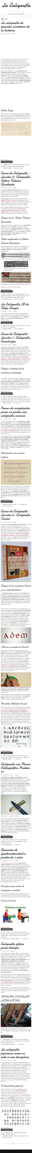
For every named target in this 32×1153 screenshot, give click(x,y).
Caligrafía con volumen (15, 325)
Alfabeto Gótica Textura (9, 294)
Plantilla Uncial (11, 757)
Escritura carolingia (18, 399)
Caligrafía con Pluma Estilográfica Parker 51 (15, 767)
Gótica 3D (24, 325)
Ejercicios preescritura (20, 934)
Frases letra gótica (16, 1039)
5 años (12, 932)
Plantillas (3, 1134)
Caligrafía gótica (19, 294)
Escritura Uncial (23, 755)
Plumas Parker (8, 843)
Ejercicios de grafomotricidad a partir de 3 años (13, 853)
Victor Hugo (4, 114)
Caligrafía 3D (6, 325)
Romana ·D (6, 327)
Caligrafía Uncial (15, 755)
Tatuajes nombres (9, 1042)
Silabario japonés (10, 1134)
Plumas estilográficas (17, 841)
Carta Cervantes (17, 164)
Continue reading (6, 160)
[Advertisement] (16, 47)
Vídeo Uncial (27, 757)
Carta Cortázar (25, 164)
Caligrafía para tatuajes (8, 1044)
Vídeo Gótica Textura (19, 297)
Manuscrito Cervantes (6, 166)
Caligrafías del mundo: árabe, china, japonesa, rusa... (16, 1136)
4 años (8, 932)
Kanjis (25, 1132)
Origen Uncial (4, 757)
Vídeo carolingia (26, 401)
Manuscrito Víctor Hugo (18, 166)
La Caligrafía (16, 5)
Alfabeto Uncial (6, 755)
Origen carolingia (10, 401)
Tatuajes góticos (17, 1041)
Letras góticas (24, 1039)
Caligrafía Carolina (17, 396)
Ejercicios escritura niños (21, 932)
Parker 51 (9, 841)
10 (28, 1143)
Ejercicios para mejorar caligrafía (11, 938)
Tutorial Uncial (19, 757)
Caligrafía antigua (7, 168)
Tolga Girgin (12, 327)
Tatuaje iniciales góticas (7, 1041)
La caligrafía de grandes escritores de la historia (15, 26)
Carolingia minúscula (21, 398)
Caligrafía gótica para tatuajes (12, 945)
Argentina (11, 840)
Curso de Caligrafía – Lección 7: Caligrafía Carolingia (15, 337)
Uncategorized (23, 504)
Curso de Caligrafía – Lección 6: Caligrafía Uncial (15, 514)
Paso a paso (18, 401)
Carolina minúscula (11, 398)
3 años (4, 932)
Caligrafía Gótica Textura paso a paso (11, 200)
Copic (16, 667)
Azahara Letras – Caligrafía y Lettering (14, 191)
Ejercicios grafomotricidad (7, 934)
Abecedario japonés (8, 1132)
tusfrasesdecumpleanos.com (11, 430)
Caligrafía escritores (8, 164)
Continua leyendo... (6, 162)
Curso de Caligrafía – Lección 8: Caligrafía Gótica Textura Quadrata (15, 178)
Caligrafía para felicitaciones (10, 504)
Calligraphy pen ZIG (14, 666)
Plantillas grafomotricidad (15, 935)
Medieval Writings (16, 287)
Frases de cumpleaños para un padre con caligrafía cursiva (15, 411)
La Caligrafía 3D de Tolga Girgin (15, 306)
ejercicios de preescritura (9, 863)
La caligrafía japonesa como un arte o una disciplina (15, 1053)
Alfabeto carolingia (7, 396)
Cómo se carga (18, 840)
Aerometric (5, 840)
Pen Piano (7, 287)
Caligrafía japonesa (18, 1132)
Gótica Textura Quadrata (18, 295)
